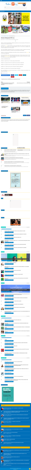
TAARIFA (6, 339)
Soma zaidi (28, 335)
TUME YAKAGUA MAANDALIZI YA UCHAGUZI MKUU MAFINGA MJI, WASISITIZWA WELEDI (16, 342)
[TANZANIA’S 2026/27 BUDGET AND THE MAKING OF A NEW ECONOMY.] (2, 276)
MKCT (17, 469)
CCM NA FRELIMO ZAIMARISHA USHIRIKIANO (10, 262)
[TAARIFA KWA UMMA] (1, 337)
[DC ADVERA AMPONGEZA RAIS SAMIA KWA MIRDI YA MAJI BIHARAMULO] (1, 304)
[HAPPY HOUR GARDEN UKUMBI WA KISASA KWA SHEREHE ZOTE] (1, 237)
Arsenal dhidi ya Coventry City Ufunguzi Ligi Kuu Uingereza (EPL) (5, 107)
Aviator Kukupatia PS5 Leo (7, 37)
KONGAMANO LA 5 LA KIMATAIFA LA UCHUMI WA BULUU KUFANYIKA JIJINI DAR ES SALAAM (16, 450)
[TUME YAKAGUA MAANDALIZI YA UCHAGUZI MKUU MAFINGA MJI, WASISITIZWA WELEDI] (1, 342)
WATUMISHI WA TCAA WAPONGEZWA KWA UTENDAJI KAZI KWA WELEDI (13, 157)
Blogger (25, 115)
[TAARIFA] (1, 339)
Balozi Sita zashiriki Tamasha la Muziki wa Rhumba (10, 432)
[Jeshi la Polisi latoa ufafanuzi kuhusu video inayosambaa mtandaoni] (1, 361)
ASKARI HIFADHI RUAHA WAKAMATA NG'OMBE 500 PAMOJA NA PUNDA (14, 442)
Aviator (6, 45)
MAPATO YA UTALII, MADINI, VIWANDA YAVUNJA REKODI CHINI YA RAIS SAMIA (15, 307)
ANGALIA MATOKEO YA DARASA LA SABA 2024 (10, 149)
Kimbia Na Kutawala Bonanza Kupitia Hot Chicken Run (25, 104)
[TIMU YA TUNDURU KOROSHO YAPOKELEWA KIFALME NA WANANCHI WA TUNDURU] (1, 234)
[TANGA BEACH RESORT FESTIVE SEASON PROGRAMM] (1, 318)
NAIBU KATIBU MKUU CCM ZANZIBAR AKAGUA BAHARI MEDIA (13, 270)
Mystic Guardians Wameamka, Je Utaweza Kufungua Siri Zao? (5, 102)
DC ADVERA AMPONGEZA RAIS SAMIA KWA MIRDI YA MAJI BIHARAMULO (14, 304)
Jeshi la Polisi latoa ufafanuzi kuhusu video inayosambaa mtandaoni (13, 361)
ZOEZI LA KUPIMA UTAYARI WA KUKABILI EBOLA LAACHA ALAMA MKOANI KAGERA (15, 244)
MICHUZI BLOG (11, 468)
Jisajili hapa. (8, 71)
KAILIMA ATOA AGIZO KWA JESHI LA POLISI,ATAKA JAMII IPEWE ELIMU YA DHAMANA (15, 247)
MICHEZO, (17, 39)
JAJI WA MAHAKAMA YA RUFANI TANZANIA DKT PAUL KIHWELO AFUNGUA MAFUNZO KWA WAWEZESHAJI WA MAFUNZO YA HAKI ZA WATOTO (16, 380)
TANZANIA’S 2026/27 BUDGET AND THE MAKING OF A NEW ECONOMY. (14, 274)
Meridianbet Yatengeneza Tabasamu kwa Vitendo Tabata (25, 97)
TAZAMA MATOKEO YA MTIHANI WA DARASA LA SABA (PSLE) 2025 (12, 165)
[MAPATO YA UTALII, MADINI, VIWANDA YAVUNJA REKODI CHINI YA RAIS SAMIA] (2, 309)
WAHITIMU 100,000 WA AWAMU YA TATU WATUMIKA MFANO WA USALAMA (14, 161)
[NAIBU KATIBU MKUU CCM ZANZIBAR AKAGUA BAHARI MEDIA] (2, 272)
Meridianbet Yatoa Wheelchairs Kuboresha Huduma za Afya (15, 112)
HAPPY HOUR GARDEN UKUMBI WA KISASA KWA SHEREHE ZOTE (13, 237)
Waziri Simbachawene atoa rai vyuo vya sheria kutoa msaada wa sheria (14, 376)
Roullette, (27, 52)
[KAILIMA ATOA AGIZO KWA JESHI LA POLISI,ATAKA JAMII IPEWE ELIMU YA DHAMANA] (1, 247)
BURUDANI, (15, 39)
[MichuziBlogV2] (15, 4)
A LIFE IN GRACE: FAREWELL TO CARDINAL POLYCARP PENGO (12, 421)
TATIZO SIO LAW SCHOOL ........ (8, 372)
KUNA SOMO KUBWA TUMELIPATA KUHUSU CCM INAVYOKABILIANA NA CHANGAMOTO (16, 414)
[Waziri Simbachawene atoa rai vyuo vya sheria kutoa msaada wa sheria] (1, 376)
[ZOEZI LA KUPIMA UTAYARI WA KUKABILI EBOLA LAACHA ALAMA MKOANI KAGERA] (1, 244)
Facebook (28, 115)
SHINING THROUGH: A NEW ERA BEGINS (9, 439)
